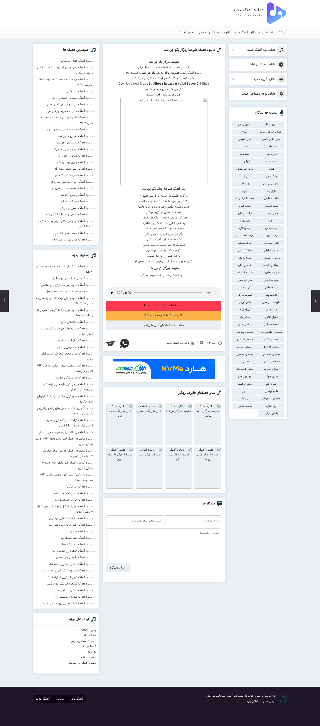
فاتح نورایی (245, 302)
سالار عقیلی (244, 243)
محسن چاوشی (244, 332)
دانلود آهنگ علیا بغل (80, 91)
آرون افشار (271, 124)
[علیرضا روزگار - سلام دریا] (119, 424)
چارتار (245, 191)
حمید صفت (271, 213)
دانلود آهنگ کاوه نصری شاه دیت (73, 233)
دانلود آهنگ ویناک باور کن (77, 201)
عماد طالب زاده (244, 273)
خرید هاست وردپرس (83, 641)
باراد (245, 176)
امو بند (245, 147)
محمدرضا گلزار (245, 339)
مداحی (201, 32)
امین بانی (271, 154)
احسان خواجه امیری (271, 132)
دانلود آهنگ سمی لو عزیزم (76, 208)
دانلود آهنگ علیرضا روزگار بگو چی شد (189, 50)
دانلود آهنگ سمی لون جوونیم (74, 142)
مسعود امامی (245, 347)
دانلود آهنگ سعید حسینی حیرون (72, 188)
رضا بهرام (245, 221)
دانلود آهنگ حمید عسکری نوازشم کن (70, 111)
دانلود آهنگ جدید (244, 32)
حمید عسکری (271, 206)
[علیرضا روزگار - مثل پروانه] (207, 468)
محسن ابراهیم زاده (271, 332)
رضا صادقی (271, 228)
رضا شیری (271, 235)
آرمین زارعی (244, 124)
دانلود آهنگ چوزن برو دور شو (75, 162)
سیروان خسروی (271, 258)
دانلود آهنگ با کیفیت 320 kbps (164, 305)
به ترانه (92, 652)
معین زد (244, 362)
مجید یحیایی (271, 324)
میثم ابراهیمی (245, 384)
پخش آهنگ (186, 32)
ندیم (244, 391)
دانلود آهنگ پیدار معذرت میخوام (73, 149)
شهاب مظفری (271, 273)
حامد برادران (245, 213)
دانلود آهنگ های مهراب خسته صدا (72, 239)
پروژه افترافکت (87, 630)
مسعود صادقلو (271, 354)
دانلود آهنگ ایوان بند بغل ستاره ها (72, 182)
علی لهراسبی (245, 280)
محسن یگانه (271, 339)
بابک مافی (271, 176)
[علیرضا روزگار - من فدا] (178, 424)
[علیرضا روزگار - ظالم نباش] (207, 424)
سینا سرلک (245, 258)
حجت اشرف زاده (245, 198)
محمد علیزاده (271, 347)
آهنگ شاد (90, 635)
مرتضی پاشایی (245, 324)
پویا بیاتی (271, 406)
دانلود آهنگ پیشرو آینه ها (77, 195)
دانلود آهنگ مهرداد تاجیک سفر (74, 175)
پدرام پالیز (244, 399)
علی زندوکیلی (271, 287)
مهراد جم (271, 384)
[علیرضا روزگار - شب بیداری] (178, 468)
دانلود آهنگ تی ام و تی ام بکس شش (70, 104)
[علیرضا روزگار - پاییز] (149, 468)
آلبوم (227, 32)
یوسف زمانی (245, 406)
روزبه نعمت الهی (244, 235)
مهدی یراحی (244, 376)
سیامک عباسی (245, 250)
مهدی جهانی (271, 376)
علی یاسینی (244, 287)
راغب (271, 221)
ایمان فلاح (271, 161)
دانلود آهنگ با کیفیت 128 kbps (163, 315)
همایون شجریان (271, 399)
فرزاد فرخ (245, 310)
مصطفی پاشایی (271, 362)
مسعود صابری (245, 354)
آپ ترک (282, 32)
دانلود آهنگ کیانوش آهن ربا (75, 155)
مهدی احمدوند (245, 369)
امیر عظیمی (244, 139)
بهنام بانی (244, 184)
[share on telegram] (111, 343)
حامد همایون (271, 198)
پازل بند (271, 191)
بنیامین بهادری (271, 184)
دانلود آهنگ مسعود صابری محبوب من (69, 129)
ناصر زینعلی (271, 391)
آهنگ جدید (43, 699)
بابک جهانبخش (244, 169)
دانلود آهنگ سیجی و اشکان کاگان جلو (69, 214)
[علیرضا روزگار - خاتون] (149, 424)
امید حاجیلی (271, 147)
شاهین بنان (244, 265)
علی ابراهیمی (271, 280)
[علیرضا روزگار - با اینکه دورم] (119, 468)
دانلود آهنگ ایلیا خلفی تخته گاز (73, 169)
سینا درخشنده (271, 265)
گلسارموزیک (88, 646)
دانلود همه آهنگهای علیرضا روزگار (164, 325)
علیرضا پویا (271, 295)
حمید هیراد (245, 206)
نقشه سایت (266, 32)
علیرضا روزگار (244, 295)
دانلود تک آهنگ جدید (178, 343)
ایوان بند (245, 161)
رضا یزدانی (245, 228)
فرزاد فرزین (271, 310)
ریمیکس (214, 32)
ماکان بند (245, 317)
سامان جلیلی (271, 250)
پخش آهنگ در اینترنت (82, 663)
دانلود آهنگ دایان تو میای (77, 61)
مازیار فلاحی (271, 317)
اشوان (244, 132)
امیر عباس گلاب (271, 139)
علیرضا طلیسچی (271, 302)
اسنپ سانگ (88, 657)
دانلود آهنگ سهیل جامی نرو (75, 136)
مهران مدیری (271, 369)
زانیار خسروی (271, 243)
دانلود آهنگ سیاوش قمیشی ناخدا (72, 98)
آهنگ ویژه (76, 699)
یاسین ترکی (271, 413)
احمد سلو (244, 154)
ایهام (271, 169)
